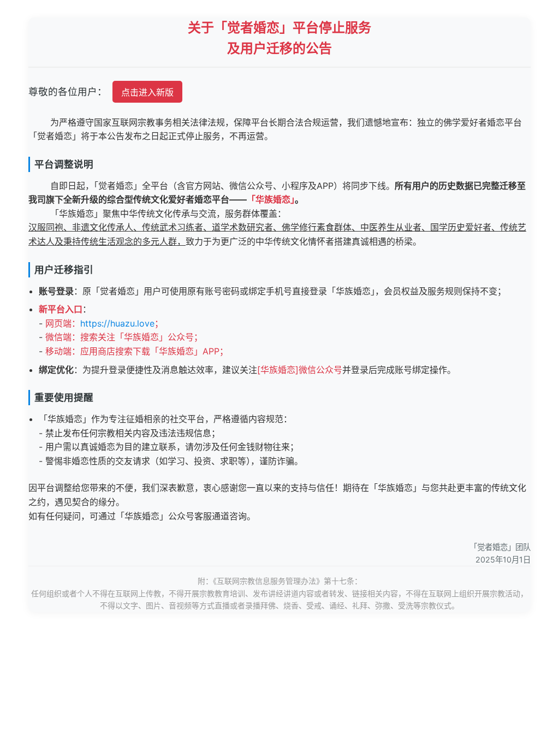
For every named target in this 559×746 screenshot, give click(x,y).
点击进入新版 (147, 92)
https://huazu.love (117, 323)
